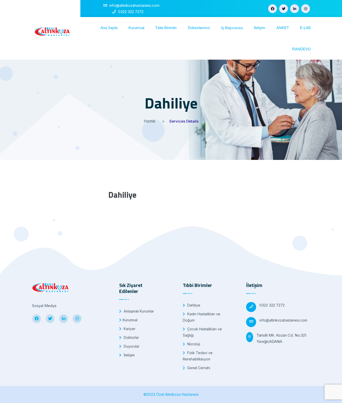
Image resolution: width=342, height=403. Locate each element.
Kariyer (129, 329)
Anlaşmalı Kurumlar (138, 311)
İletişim (259, 28)
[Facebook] (272, 8)
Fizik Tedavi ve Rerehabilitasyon (198, 356)
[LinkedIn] (294, 8)
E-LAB (305, 28)
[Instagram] (305, 8)
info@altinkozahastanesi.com (283, 320)
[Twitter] (283, 8)
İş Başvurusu (232, 28)
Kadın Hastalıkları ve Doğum (201, 317)
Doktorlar (131, 337)
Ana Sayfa (108, 28)
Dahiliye (193, 305)
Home (149, 121)
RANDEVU (301, 49)
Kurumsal (136, 28)
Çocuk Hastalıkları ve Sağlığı (202, 332)
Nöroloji (193, 344)
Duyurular (131, 346)
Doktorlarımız (199, 28)
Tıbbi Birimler (166, 28)
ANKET (282, 28)
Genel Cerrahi (198, 368)
